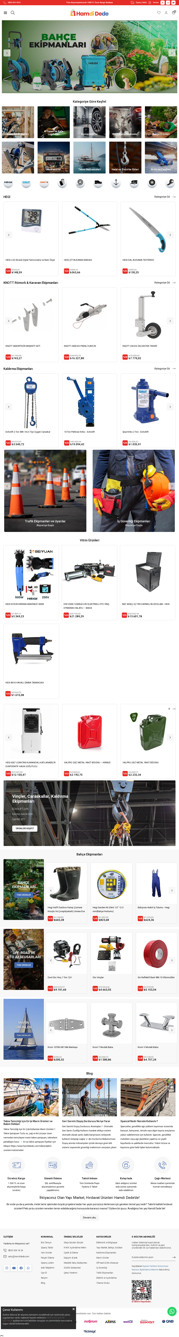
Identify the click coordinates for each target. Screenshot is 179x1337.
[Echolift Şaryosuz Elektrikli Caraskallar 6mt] (89, 401)
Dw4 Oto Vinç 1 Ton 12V (105, 977)
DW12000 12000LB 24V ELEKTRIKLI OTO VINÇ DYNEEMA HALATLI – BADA (86, 606)
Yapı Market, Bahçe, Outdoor (109, 1247)
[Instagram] (6, 1268)
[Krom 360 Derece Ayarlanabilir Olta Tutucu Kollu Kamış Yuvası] (111, 1023)
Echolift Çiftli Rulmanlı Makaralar (139, 432)
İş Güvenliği (101, 1268)
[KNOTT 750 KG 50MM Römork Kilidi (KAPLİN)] (89, 315)
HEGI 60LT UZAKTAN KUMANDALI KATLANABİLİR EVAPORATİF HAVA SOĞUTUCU (31, 764)
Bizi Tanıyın (46, 1242)
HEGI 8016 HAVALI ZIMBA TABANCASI (24, 682)
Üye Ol (44, 1273)
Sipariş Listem (47, 1263)
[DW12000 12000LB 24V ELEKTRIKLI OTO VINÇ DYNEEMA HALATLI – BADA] (89, 572)
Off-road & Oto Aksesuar (107, 1263)
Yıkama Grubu (103, 1283)
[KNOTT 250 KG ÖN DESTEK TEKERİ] (31, 315)
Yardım (156, 2)
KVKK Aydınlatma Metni (75, 1247)
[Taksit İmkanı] (89, 1165)
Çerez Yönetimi (70, 1273)
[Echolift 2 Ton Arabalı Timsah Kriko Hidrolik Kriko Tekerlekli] (66, 953)
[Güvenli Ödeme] (53, 1165)
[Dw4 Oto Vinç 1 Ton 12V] (111, 953)
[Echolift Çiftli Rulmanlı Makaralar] (148, 401)
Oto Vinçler (143, 977)
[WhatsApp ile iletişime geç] (172, 1311)
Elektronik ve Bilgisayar (106, 1242)
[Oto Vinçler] (156, 953)
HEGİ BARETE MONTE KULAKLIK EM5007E (85, 260)
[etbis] (141, 1291)
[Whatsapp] (28, 1268)
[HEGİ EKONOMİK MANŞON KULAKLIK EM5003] (148, 229)
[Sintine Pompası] (156, 1023)
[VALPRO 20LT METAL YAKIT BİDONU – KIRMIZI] (89, 731)
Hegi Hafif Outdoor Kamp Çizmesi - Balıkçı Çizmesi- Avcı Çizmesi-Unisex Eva (66, 909)
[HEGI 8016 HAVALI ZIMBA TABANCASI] (31, 651)
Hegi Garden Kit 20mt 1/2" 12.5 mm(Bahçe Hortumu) (153, 909)
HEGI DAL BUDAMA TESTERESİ (21, 260)
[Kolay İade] (126, 1165)
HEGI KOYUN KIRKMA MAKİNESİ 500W (24, 604)
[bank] (90, 1321)
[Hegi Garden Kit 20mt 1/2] (156, 883)
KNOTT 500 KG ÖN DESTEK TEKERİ (139, 346)
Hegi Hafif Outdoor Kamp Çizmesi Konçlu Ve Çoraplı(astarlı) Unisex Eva (111, 909)
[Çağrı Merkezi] (162, 1165)
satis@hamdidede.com (18, 1256)
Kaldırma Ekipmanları (106, 1252)
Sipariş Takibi (141, 2)
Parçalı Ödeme (47, 1258)
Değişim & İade (70, 1258)
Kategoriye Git (162, 196)
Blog (43, 1283)
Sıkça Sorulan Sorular (73, 1242)
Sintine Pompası (146, 1047)
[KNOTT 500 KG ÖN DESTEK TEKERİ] (148, 315)
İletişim (44, 1278)
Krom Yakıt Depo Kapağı (60, 1047)
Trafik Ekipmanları (104, 1273)
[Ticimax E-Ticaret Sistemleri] (89, 1332)
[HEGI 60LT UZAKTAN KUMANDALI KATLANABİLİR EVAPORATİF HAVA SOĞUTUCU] (31, 731)
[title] (23, 889)
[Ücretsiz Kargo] (16, 1165)
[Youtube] (14, 1268)
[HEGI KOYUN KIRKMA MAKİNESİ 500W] (31, 572)
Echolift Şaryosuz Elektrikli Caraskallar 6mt (85, 432)
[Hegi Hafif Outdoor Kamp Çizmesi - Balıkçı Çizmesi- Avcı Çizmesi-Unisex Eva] (66, 883)
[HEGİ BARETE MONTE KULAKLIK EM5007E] (89, 229)
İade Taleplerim (47, 1268)
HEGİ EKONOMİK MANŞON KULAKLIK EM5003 (145, 260)
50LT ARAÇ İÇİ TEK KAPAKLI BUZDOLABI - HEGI (146, 604)
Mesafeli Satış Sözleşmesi (75, 1263)
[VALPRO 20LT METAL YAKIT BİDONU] (148, 731)
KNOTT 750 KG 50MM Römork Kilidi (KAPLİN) (86, 346)
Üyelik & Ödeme (71, 1252)
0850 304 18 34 (14, 2)
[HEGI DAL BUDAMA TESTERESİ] (31, 229)
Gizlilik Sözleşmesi (72, 1268)
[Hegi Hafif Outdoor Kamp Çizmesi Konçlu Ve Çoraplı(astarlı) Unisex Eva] (111, 883)
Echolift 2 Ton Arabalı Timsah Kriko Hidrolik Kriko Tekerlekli (65, 979)
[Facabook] (21, 1268)
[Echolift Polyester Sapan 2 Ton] (31, 401)
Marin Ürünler (102, 1258)
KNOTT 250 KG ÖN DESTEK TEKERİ (23, 346)
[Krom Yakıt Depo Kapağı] (66, 1023)
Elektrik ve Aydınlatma (106, 1278)
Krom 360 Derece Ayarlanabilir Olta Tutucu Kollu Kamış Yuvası (110, 1049)
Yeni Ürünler (46, 1252)
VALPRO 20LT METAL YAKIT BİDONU (141, 762)
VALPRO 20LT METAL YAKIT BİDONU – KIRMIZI (87, 762)
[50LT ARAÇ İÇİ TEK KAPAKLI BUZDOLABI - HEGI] (147, 572)
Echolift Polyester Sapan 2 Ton (21, 432)
